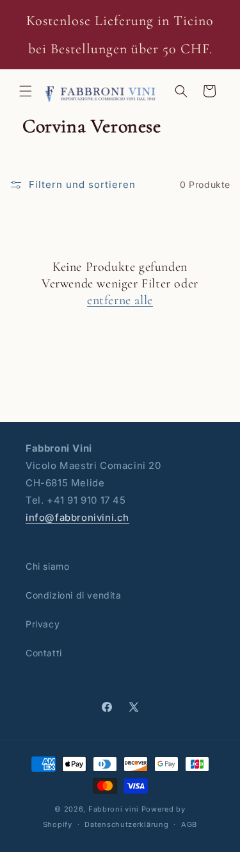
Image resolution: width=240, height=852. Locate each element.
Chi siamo (47, 566)
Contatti (44, 652)
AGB (189, 824)
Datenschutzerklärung (126, 824)
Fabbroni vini (113, 809)
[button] (26, 91)
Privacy (43, 623)
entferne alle (120, 300)
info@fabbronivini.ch (77, 517)
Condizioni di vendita (74, 595)
